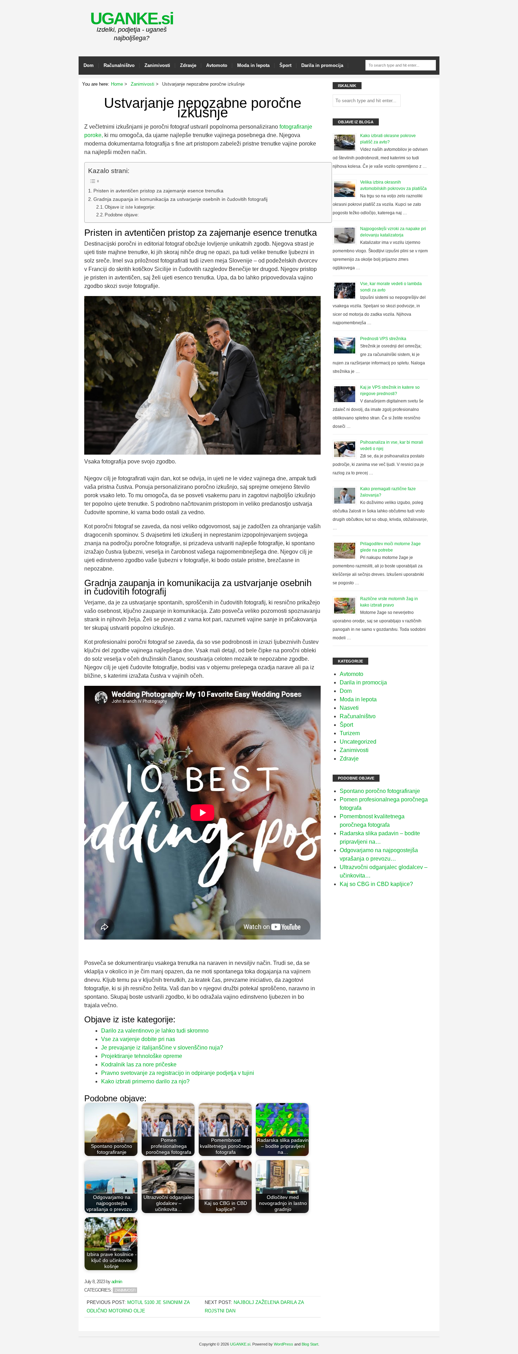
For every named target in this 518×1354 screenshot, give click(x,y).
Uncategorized (358, 742)
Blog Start (310, 1344)
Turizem (350, 733)
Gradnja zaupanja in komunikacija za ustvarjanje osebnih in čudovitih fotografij (180, 199)
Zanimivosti (157, 65)
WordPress (283, 1344)
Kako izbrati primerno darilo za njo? (145, 1081)
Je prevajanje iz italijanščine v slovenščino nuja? (162, 1048)
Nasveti (349, 708)
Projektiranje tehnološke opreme (141, 1056)
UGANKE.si (131, 18)
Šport (285, 65)
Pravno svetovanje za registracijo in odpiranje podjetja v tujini (177, 1073)
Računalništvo (119, 65)
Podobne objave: (122, 214)
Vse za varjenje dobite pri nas (138, 1039)
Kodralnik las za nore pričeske (139, 1064)
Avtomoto (216, 65)
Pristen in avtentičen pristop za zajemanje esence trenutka (158, 190)
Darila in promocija (322, 65)
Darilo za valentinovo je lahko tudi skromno (155, 1031)
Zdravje (188, 65)
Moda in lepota (253, 65)
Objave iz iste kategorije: (130, 207)
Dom (89, 65)
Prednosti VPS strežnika (383, 338)
